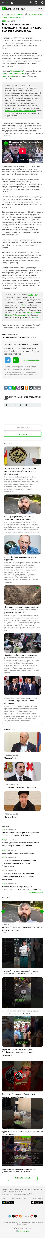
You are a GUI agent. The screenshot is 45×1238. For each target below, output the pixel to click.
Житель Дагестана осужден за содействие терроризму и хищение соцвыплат (20, 844)
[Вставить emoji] (26, 405)
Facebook (27, 312)
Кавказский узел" (17, 71)
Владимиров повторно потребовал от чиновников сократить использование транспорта (19, 876)
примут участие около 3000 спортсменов (20, 111)
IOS (36, 295)
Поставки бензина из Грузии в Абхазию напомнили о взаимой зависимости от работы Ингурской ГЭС (22, 609)
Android (30, 295)
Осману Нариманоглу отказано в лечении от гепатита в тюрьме (19, 518)
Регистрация (22, 428)
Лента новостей (15, 17)
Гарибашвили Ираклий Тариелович (20, 787)
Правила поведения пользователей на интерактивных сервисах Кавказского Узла (22, 1223)
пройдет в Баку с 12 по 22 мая (13, 73)
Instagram (36, 312)
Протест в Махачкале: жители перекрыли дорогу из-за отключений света (20, 1012)
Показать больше (22, 1178)
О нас (3, 1198)
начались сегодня (9, 76)
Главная (5, 17)
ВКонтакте (9, 315)
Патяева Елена (10, 817)
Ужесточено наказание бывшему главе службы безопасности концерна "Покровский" (19, 863)
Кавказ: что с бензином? (13, 14)
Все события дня (36, 893)
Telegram (24, 305)
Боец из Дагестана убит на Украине (18, 852)
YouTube (34, 318)
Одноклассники (21, 315)
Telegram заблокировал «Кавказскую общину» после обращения (18, 1095)
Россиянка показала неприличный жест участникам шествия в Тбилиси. (19, 1170)
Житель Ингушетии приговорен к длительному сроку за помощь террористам (21, 887)
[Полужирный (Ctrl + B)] (6, 405)
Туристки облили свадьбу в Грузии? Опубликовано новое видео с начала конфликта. (18, 1052)
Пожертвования (38, 1198)
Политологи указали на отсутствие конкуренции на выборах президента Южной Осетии (21, 471)
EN (7, 2)
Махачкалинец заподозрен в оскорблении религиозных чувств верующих (20, 833)
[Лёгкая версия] (12, 3)
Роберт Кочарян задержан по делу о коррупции (20, 558)
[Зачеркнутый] (20, 405)
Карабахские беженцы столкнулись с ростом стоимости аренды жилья (20, 656)
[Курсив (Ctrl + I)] (11, 405)
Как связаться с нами (19, 1198)
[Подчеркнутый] (15, 405)
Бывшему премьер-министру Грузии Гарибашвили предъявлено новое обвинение (20, 700)
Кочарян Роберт (11, 758)
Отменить (23, 434)
